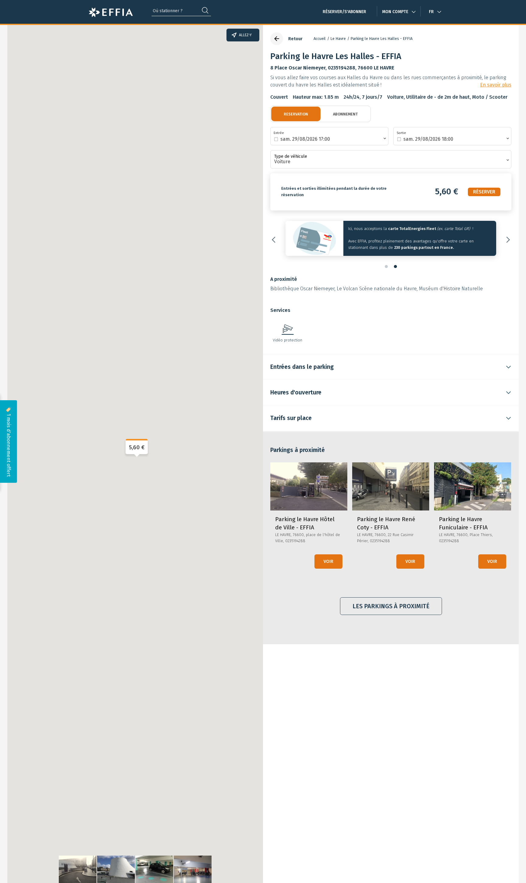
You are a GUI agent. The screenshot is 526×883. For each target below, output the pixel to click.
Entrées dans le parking (302, 366)
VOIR (328, 561)
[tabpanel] (390, 240)
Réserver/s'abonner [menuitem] (344, 11)
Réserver (484, 192)
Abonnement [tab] (345, 114)
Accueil (320, 38)
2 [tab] (395, 266)
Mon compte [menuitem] (395, 11)
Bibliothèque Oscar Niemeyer (302, 288)
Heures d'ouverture (295, 392)
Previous (275, 240)
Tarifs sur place (291, 418)
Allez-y (245, 35)
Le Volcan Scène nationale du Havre (377, 288)
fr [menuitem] (431, 11)
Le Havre (338, 38)
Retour (295, 38)
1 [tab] (386, 266)
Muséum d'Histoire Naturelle (451, 288)
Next (507, 240)
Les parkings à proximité (391, 606)
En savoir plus (495, 85)
